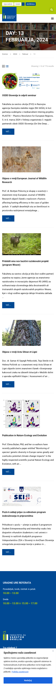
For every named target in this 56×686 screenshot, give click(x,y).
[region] (28, 667)
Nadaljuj (28, 680)
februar (25, 54)
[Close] (53, 651)
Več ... (10, 131)
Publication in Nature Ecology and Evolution (24, 435)
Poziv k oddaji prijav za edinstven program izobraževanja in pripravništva (24, 514)
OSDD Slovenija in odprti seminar (19, 95)
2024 (15, 54)
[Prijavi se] (23, 4)
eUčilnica (31, 4)
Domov (5, 54)
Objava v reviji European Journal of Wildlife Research (24, 180)
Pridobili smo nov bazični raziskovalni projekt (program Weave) (25, 263)
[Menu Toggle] (52, 18)
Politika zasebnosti (20, 672)
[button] (51, 9)
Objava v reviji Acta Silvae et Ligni (19, 352)
